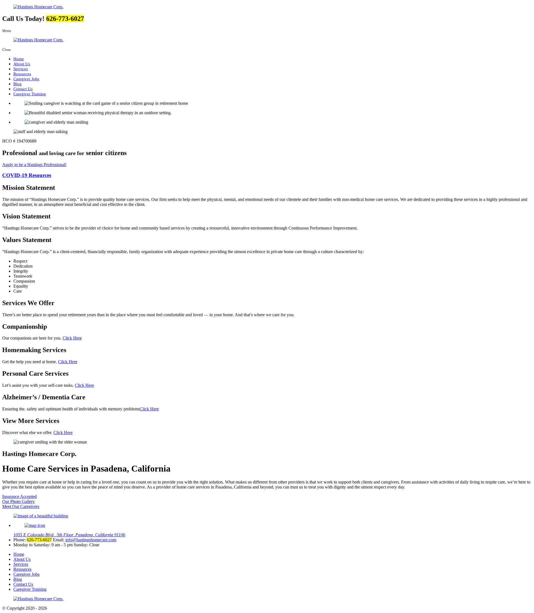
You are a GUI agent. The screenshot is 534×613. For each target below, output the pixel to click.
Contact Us (23, 88)
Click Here (72, 338)
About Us (21, 63)
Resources (22, 73)
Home (18, 58)
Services (20, 68)
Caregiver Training (29, 93)
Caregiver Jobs (26, 78)
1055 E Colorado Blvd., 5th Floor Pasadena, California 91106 (69, 534)
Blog (17, 83)
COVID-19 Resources (26, 175)
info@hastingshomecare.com (90, 539)
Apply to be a (34, 164)
